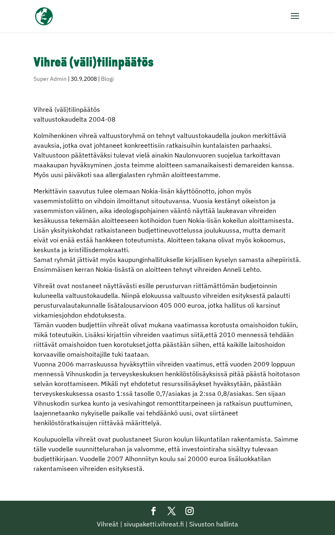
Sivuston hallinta (213, 524)
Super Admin (50, 78)
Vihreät (107, 524)
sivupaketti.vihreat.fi (154, 524)
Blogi (107, 78)
